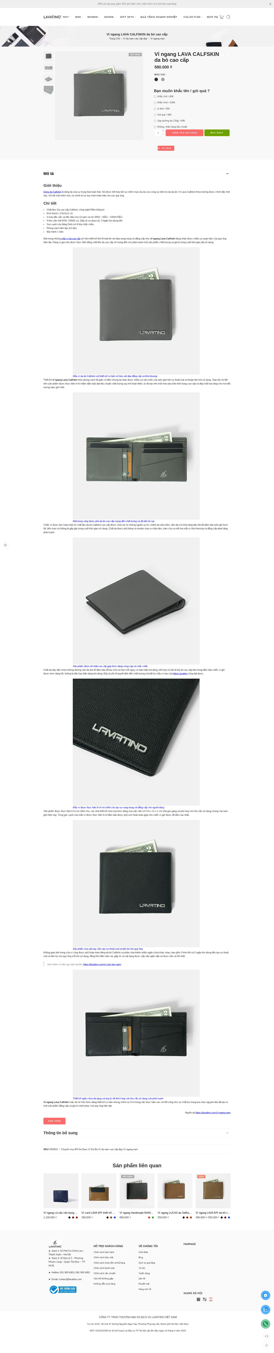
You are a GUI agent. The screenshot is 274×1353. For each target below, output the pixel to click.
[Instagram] (198, 1299)
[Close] (270, 4)
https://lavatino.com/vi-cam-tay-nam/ (102, 964)
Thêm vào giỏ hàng (184, 133)
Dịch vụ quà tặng (147, 1262)
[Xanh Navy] (114, 1217)
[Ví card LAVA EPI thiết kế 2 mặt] (99, 1190)
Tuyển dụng (144, 1273)
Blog (141, 1257)
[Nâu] (111, 1217)
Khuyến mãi (144, 1283)
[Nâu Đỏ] (76, 1217)
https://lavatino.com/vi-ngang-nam (213, 1112)
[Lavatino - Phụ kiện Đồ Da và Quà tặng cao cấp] (52, 17)
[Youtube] (210, 1299)
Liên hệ (142, 1278)
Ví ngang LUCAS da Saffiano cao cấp (175, 1212)
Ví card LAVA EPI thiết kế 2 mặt (99, 1212)
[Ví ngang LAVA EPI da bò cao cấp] (222, 54)
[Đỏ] (149, 1217)
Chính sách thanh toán (104, 1268)
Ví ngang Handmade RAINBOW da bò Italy (137, 1212)
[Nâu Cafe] (73, 1217)
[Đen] (69, 1217)
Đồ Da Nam (81, 1149)
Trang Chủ (114, 38)
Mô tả (48, 173)
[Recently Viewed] (266, 1345)
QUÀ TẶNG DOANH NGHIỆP (158, 17)
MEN (78, 17)
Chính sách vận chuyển (105, 1273)
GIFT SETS (127, 17)
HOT (66, 17)
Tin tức (142, 1268)
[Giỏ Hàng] (221, 17)
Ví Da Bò (93, 1149)
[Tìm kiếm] (228, 17)
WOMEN (92, 17)
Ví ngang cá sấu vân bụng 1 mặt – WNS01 (60, 1212)
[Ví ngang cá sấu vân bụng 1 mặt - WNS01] (60, 1190)
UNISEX (109, 17)
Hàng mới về (145, 1289)
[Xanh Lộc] (152, 1217)
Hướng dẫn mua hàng (104, 1283)
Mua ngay (217, 133)
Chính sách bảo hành (104, 1252)
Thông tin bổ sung (60, 1133)
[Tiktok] (204, 1299)
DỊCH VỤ (212, 17)
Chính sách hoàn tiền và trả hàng (109, 1262)
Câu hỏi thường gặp (103, 1278)
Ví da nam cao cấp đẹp (135, 38)
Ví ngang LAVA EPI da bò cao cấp (213, 1212)
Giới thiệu (143, 1252)
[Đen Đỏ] (187, 1217)
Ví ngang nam (157, 38)
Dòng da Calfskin (52, 192)
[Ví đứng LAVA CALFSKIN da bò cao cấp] (228, 54)
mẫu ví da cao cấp (70, 238)
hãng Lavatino (180, 673)
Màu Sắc (159, 74)
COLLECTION (192, 17)
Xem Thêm (54, 1121)
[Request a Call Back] (266, 1335)
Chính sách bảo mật (103, 1257)
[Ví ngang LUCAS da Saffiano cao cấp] (175, 1190)
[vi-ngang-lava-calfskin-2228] (48, 56)
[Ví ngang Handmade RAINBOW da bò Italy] (137, 1190)
